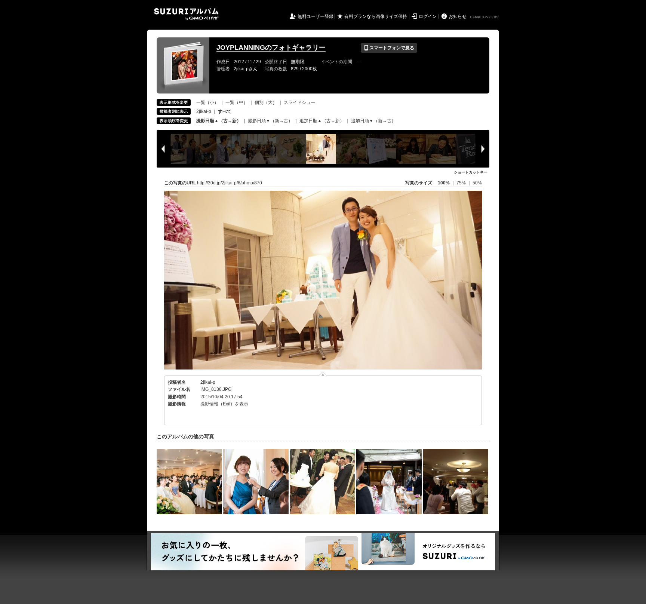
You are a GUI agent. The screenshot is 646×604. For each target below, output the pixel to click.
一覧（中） (236, 102)
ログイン (428, 16)
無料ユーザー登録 (315, 16)
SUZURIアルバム (186, 14)
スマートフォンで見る (389, 48)
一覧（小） (207, 102)
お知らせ (458, 16)
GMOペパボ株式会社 (485, 17)
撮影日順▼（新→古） (270, 120)
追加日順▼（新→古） (373, 120)
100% (444, 183)
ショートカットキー (470, 172)
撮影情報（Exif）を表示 (224, 404)
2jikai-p (203, 111)
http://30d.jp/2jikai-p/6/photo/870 (229, 183)
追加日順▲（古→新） (321, 120)
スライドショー (299, 102)
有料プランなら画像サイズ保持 (375, 16)
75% (461, 183)
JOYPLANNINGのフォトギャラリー (271, 47)
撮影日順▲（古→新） (218, 120)
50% (477, 183)
